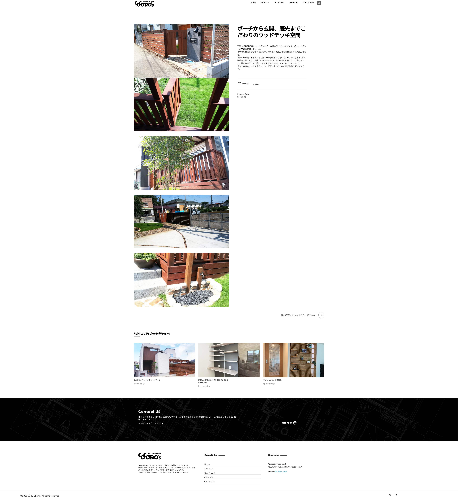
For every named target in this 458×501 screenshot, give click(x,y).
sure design (140, 383)
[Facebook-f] (396, 495)
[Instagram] (390, 495)
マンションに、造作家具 (272, 380)
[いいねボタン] (239, 83)
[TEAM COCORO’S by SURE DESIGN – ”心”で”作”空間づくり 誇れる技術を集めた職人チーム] (146, 4)
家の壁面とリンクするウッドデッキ (147, 380)
